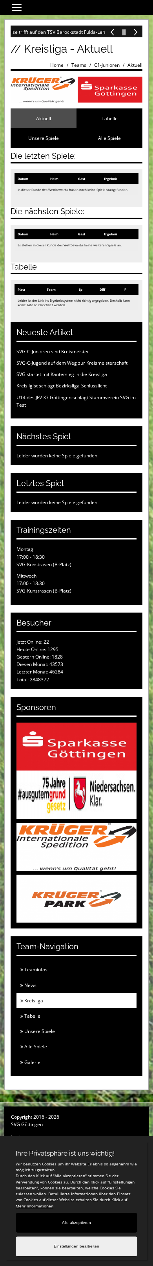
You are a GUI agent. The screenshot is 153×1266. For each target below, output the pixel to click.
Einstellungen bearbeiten (76, 1246)
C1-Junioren (107, 65)
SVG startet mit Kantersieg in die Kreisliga (61, 374)
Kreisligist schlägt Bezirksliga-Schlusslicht (61, 385)
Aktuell (135, 65)
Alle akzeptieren (76, 1222)
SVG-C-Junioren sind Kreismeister (52, 351)
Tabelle (110, 118)
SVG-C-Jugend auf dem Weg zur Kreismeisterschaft (72, 363)
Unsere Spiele (43, 138)
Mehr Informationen (34, 1206)
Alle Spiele (109, 138)
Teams (78, 65)
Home (57, 65)
